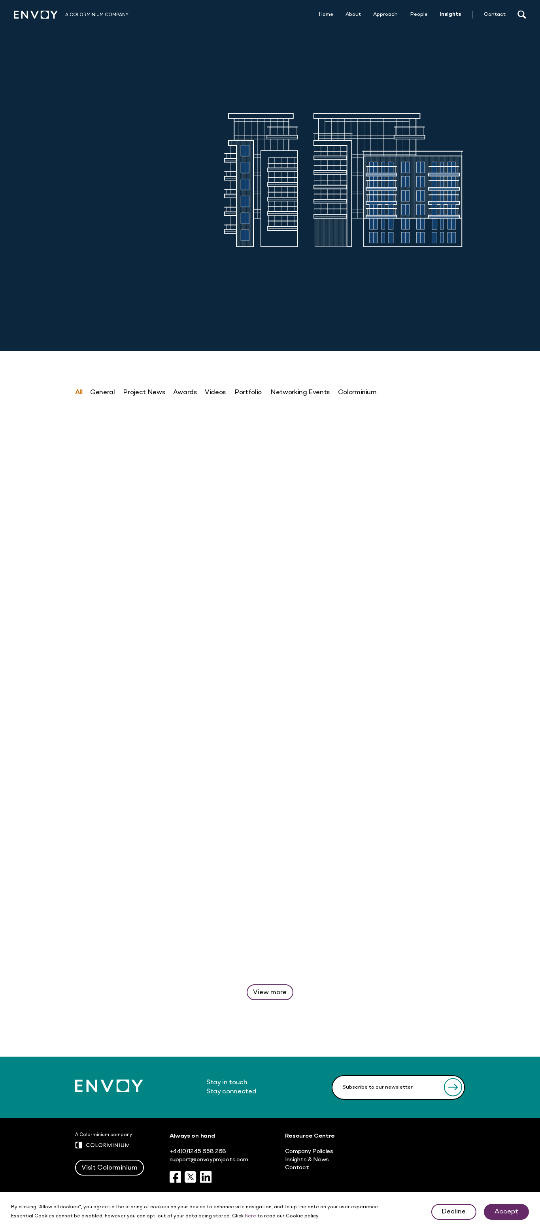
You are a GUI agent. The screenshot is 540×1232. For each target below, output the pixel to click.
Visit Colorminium (109, 1167)
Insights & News (307, 1160)
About (353, 14)
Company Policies (309, 1151)
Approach (385, 14)
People (419, 14)
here (250, 1216)
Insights (450, 14)
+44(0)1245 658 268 (198, 1151)
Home (326, 14)
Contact (495, 14)
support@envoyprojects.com (209, 1160)
